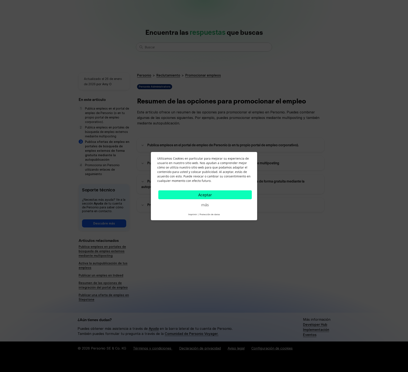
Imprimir (192, 214)
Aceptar (205, 194)
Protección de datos (210, 214)
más (205, 204)
